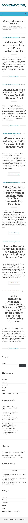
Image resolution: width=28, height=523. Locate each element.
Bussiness (4, 379)
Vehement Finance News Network (11, 37)
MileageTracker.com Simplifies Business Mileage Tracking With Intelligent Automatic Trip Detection (14, 195)
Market (4, 387)
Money (4, 390)
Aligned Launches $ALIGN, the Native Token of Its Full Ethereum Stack (14, 94)
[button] (1, 14)
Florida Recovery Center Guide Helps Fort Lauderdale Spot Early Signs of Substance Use (14, 251)
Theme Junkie (21, 519)
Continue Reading (14, 76)
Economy (4, 382)
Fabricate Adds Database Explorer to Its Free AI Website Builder (14, 47)
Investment (5, 384)
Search (4, 363)
